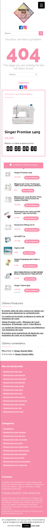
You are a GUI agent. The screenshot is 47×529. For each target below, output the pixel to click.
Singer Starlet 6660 (23, 351)
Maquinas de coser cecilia (13, 386)
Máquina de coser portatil (13, 458)
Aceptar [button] (26, 526)
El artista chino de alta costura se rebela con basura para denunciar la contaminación (23, 312)
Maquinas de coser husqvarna (15, 401)
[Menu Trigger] (41, 5)
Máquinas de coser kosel (13, 412)
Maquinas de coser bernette (14, 379)
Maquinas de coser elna (12, 393)
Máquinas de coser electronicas (16, 451)
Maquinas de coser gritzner (14, 397)
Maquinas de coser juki (12, 408)
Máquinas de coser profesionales (16, 461)
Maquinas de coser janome (14, 404)
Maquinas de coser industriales (15, 447)
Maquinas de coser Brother (14, 382)
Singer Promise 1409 (22, 132)
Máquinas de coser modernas (15, 465)
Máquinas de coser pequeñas (15, 454)
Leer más (35, 526)
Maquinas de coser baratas (14, 436)
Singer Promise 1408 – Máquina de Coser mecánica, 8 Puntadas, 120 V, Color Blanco (21, 323)
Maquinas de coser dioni (13, 390)
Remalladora (8, 429)
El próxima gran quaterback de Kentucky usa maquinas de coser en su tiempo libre (22, 334)
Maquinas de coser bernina (14, 375)
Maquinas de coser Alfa (12, 372)
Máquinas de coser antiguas (14, 432)
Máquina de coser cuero (13, 443)
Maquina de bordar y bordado (15, 440)
